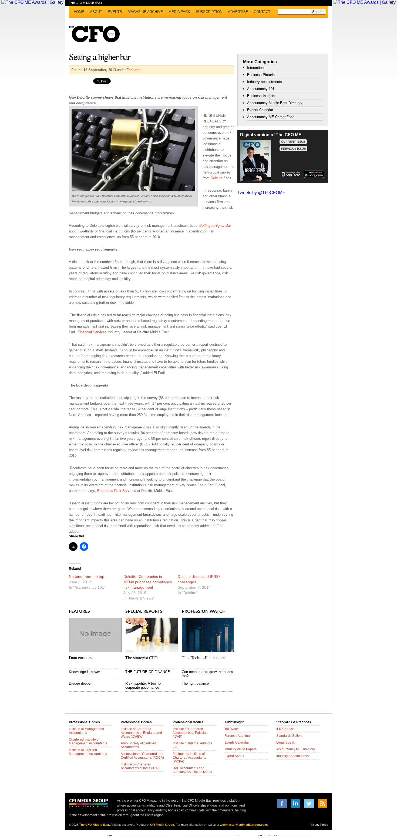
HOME (79, 12)
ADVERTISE (238, 12)
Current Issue (293, 141)
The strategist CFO (141, 657)
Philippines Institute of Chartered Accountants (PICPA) (189, 757)
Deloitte (217, 178)
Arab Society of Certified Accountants (138, 745)
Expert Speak (234, 756)
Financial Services (92, 332)
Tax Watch (232, 729)
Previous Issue (293, 148)
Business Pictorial (261, 75)
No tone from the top (86, 576)
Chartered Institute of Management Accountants (88, 741)
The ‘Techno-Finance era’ (204, 657)
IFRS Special (285, 729)
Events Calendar (260, 110)
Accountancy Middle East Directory (274, 103)
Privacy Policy (318, 824)
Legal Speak (285, 742)
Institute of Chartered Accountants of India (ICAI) (140, 766)
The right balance (195, 683)
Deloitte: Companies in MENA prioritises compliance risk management (147, 581)
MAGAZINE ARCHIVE (145, 12)
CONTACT (262, 12)
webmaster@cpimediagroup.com (243, 824)
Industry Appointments (292, 756)
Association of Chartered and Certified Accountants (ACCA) (142, 756)
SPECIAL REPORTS (144, 611)
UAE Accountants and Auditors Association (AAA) (192, 770)
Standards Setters (289, 736)
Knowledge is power (84, 672)
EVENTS (115, 12)
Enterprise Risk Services (116, 491)
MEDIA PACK (179, 12)
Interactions (256, 68)
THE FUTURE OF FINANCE (147, 672)
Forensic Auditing (237, 736)
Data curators (80, 657)
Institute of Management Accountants (86, 731)
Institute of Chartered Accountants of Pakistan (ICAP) (190, 732)
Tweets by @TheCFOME (261, 192)
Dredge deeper (80, 683)
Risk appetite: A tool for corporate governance (143, 685)
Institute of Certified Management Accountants (88, 752)
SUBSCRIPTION (209, 12)
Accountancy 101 (260, 89)
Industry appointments (264, 82)
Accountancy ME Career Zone (270, 117)
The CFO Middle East (94, 824)
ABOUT (96, 12)
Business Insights (261, 96)
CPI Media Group (162, 824)
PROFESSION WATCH (204, 611)
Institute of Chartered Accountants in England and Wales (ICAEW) (141, 732)
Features (133, 70)
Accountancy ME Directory (295, 749)
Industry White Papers (240, 749)
